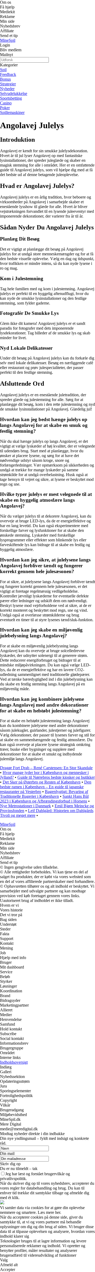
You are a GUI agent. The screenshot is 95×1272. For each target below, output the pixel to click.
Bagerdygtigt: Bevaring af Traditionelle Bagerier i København (44, 794)
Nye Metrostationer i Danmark (25, 806)
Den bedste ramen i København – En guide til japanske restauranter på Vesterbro (45, 787)
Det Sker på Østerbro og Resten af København (41, 782)
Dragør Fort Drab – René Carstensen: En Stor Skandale (46, 768)
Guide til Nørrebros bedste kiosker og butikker (56, 777)
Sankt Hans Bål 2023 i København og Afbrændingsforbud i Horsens (44, 798)
